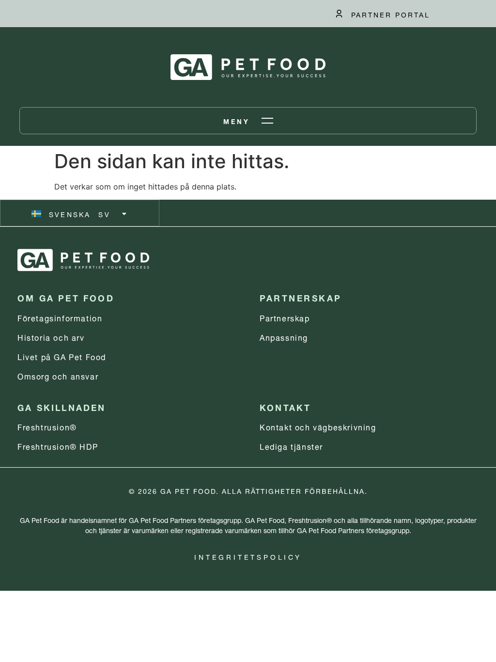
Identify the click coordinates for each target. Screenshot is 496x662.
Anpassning (284, 336)
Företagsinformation (59, 317)
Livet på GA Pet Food (61, 355)
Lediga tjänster (291, 445)
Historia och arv (51, 336)
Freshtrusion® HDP (57, 445)
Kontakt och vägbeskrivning (318, 426)
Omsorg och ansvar (57, 375)
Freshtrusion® (47, 426)
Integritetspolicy (248, 556)
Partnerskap (285, 317)
